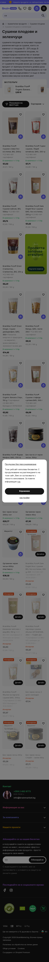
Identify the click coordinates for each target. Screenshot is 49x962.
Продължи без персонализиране (20, 464)
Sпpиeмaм (24, 491)
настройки (25, 497)
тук (18, 481)
